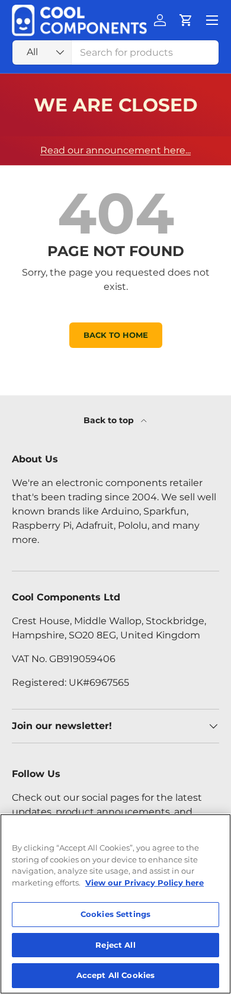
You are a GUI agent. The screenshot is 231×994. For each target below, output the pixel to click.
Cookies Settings (115, 914)
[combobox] (115, 52)
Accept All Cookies (115, 975)
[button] (186, 20)
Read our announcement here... (115, 150)
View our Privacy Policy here (144, 882)
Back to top (110, 420)
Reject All (115, 945)
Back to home (116, 335)
